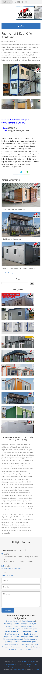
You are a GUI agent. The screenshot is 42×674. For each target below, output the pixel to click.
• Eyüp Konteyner (26, 644)
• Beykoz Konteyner (28, 634)
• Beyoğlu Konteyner (28, 636)
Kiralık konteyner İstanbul (14, 338)
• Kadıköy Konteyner (25, 649)
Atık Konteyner (32, 664)
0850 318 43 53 (7, 575)
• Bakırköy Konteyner (29, 629)
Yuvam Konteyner (21, 463)
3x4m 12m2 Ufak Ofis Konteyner (17, 381)
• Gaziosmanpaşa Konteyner (20, 647)
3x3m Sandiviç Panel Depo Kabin (17, 310)
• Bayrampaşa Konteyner (29, 631)
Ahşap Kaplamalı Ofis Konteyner (13, 209)
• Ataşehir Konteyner (28, 624)
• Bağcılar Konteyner (27, 626)
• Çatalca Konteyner (30, 639)
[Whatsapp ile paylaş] (27, 172)
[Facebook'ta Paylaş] (15, 172)
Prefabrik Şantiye (28, 667)
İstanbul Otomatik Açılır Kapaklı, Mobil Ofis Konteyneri (16, 424)
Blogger (36, 669)
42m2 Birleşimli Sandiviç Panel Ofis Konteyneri (18, 269)
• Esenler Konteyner (28, 642)
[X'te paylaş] (21, 172)
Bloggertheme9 (18, 669)
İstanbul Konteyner (8, 273)
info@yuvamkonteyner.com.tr (12, 568)
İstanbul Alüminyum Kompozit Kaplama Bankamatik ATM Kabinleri (16, 354)
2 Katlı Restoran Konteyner (11, 239)
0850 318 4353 (21, 2)
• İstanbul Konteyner (12, 621)
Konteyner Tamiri (14, 667)
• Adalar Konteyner (28, 621)
